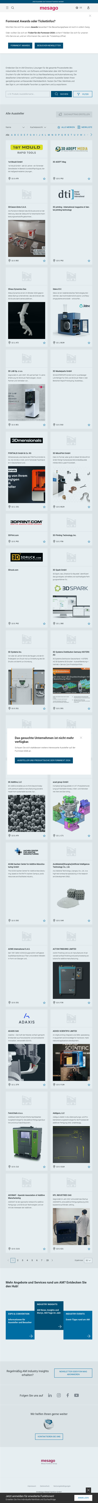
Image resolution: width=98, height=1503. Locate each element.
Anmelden (83, 1498)
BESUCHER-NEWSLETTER (49, 45)
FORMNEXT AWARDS (20, 45)
